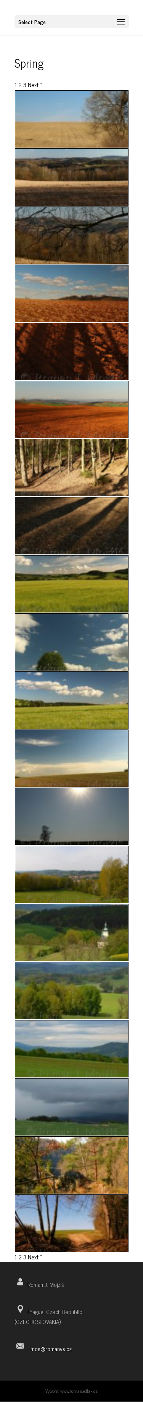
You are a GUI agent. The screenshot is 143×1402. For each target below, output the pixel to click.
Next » (35, 84)
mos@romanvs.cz (51, 1348)
